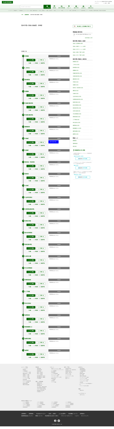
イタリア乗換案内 (26, 403)
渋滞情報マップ (40, 391)
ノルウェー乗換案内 (26, 404)
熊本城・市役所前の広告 (78, 87)
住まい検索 (82, 374)
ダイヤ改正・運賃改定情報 (42, 386)
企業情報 (23, 413)
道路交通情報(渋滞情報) (41, 387)
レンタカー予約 (68, 374)
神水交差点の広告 (76, 122)
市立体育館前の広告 (77, 113)
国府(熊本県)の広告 (77, 108)
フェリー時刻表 (40, 374)
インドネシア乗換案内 (69, 404)
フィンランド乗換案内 (69, 403)
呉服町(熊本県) (29, 103)
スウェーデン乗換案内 (41, 404)
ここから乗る (31, 60)
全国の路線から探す (89, 37)
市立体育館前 (28, 268)
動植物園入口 (28, 326)
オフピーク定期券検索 (81, 10)
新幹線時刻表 (39, 369)
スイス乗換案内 (54, 403)
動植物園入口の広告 (77, 128)
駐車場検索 (53, 372)
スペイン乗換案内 (40, 403)
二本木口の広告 (76, 64)
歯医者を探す (53, 378)
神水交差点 (28, 303)
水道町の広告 (75, 93)
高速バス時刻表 (40, 373)
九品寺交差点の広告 (77, 96)
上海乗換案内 (53, 407)
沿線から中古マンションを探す (79, 49)
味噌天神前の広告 (76, 102)
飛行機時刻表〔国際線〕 (41, 377)
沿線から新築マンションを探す (79, 46)
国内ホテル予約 (68, 373)
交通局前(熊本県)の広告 (78, 99)
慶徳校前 (27, 126)
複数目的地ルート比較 (37, 10)
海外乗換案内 (82, 368)
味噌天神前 (28, 221)
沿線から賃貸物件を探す (78, 43)
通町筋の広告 (75, 90)
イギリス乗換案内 (40, 402)
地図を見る (82, 390)
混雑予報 (43, 63)
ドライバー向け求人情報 (84, 385)
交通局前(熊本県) (29, 209)
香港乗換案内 (25, 407)
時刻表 (36, 63)
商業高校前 (28, 279)
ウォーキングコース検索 (84, 377)
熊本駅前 (27, 79)
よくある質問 (62, 413)
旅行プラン (68, 378)
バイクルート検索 (60, 10)
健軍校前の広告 (76, 125)
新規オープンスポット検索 (56, 368)
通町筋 (27, 173)
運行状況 (75, 146)
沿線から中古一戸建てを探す (79, 55)
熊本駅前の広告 (76, 67)
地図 (30, 63)
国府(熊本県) (28, 244)
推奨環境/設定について (26, 415)
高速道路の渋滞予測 (40, 390)
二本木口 (27, 68)
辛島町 (27, 138)
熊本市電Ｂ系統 (53, 141)
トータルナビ (10, 10)
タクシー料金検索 (89, 10)
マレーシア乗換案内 (26, 405)
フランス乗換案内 (54, 402)
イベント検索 (53, 382)
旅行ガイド (68, 377)
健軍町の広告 (75, 134)
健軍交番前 (28, 338)
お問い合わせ (82, 394)
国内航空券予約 (68, 368)
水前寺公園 (28, 256)
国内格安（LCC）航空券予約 (71, 369)
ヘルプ (76, 415)
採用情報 (31, 413)
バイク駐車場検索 (54, 373)
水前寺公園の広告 (76, 110)
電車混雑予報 (39, 385)
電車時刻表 (75, 143)
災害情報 (81, 382)
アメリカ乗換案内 (26, 402)
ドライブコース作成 (83, 378)
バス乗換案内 (20, 10)
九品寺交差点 (28, 197)
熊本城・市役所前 (30, 162)
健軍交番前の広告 (76, 131)
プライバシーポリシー (66, 415)
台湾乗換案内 (39, 407)
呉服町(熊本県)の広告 (77, 73)
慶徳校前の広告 (76, 79)
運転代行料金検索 (102, 10)
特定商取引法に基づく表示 (51, 415)
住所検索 (52, 380)
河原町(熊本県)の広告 (77, 76)
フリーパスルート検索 (28, 10)
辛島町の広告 (75, 81)
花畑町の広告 (75, 84)
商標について (38, 415)
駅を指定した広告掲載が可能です (84, 26)
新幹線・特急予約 (69, 372)
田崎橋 (27, 56)
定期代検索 (74, 10)
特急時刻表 (39, 371)
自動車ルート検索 (45, 10)
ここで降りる (41, 60)
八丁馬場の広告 (76, 119)
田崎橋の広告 (75, 61)
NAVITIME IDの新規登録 (107, 1)
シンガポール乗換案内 (55, 404)
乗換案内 (15, 10)
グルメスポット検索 (54, 375)
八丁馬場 (27, 291)
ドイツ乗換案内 (68, 402)
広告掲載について (72, 413)
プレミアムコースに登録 (99, 1)
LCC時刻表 (39, 378)
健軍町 (27, 350)
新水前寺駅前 (28, 232)
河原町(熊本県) (29, 115)
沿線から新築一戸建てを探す (79, 52)
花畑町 (27, 150)
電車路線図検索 (82, 369)
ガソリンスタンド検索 (55, 374)
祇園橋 (27, 91)
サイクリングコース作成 (84, 379)
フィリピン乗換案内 (54, 405)
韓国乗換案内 (68, 405)
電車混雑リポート (40, 384)
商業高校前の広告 (76, 116)
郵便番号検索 (82, 373)
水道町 (27, 185)
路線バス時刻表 (40, 372)
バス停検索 (53, 379)
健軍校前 (27, 315)
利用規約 (82, 413)
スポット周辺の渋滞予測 (41, 389)
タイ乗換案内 (39, 405)
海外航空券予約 (68, 371)
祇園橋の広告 (75, 70)
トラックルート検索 (67, 10)
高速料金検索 (96, 10)
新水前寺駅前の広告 (77, 105)
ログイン (97, 3)
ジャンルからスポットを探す (56, 377)
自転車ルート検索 (52, 10)
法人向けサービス (40, 413)
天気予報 (81, 372)
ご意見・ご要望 (107, 3)
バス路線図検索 (82, 371)
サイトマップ (84, 415)
